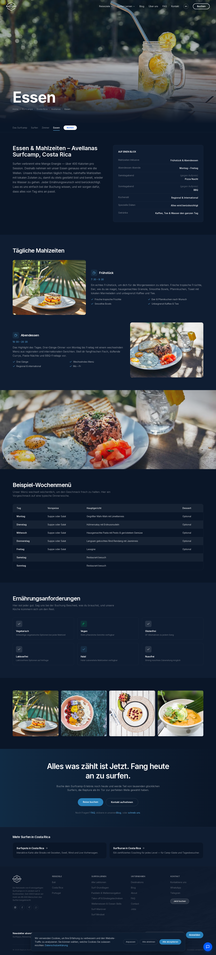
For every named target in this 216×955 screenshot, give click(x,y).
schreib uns (134, 812)
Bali (54, 882)
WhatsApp (175, 887)
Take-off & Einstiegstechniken (107, 898)
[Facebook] (22, 907)
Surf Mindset (98, 914)
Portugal (56, 893)
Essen (56, 127)
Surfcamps (27, 109)
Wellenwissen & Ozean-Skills (106, 903)
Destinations (137, 882)
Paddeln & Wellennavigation (106, 893)
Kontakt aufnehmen (122, 802)
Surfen (34, 127)
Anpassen (130, 942)
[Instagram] (15, 907)
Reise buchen (90, 802)
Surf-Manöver (98, 909)
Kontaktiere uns (178, 882)
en (186, 6)
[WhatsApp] (36, 907)
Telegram (175, 893)
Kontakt (175, 6)
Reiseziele (104, 6)
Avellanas (56, 109)
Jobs (133, 909)
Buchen (201, 6)
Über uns (153, 6)
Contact (135, 903)
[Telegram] (29, 907)
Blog (141, 6)
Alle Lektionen (98, 882)
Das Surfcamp (20, 127)
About (134, 893)
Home (15, 109)
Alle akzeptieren (170, 942)
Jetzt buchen (180, 901)
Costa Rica (42, 109)
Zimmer (45, 127)
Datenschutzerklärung (56, 945)
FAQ (165, 6)
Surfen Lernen (124, 6)
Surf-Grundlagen (100, 887)
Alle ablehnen (148, 942)
